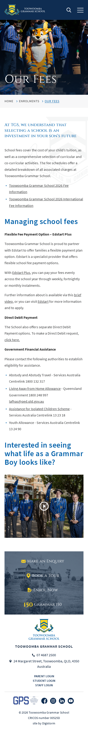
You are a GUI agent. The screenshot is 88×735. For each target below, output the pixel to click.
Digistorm (48, 723)
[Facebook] (44, 701)
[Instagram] (53, 701)
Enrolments (29, 101)
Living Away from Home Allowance (35, 388)
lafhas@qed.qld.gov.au (26, 401)
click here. (12, 340)
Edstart (43, 301)
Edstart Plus (21, 272)
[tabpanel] (44, 47)
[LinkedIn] (62, 701)
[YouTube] (71, 701)
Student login (44, 681)
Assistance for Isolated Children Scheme (39, 409)
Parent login (44, 676)
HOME (9, 101)
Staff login (44, 685)
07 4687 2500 (46, 655)
